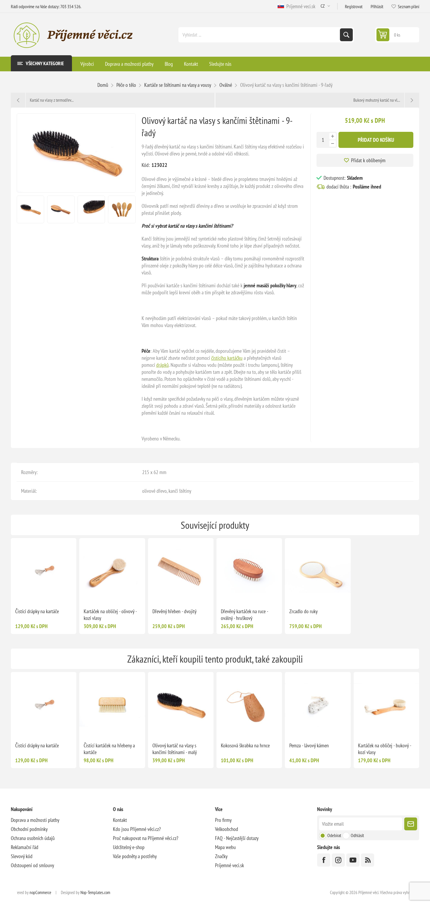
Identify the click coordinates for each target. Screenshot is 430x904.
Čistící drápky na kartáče (37, 611)
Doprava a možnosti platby (35, 820)
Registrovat (353, 6)
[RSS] (367, 860)
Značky (221, 856)
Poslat (410, 823)
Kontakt (120, 820)
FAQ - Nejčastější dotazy (237, 838)
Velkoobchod (226, 829)
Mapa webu (225, 847)
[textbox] (260, 34)
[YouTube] (353, 860)
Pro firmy (223, 820)
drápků (162, 365)
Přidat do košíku (376, 139)
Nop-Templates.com (95, 892)
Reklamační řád (24, 847)
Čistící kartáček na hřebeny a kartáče (109, 749)
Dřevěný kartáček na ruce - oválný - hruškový (244, 614)
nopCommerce (40, 892)
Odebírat (334, 835)
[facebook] (323, 860)
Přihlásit (377, 6)
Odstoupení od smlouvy (32, 865)
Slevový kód (21, 856)
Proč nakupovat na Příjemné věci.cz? (145, 838)
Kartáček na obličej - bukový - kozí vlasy (384, 749)
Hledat (346, 34)
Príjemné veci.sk (299, 6)
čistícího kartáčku (226, 358)
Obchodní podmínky (29, 829)
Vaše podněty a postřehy (135, 856)
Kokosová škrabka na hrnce (245, 745)
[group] (43, 571)
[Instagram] (338, 860)
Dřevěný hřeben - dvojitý (174, 611)
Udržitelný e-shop (129, 847)
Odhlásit (357, 835)
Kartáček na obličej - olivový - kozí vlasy (110, 614)
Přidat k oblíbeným (368, 160)
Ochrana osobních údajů (33, 838)
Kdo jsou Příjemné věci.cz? (137, 829)
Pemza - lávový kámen (309, 745)
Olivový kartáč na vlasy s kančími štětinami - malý (174, 749)
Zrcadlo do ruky (303, 611)
